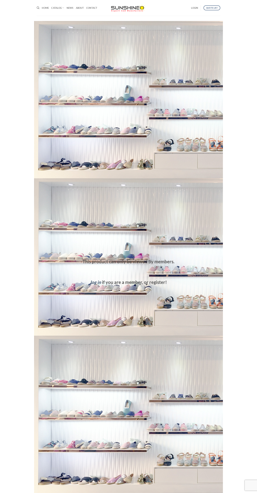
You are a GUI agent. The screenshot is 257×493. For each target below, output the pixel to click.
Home (45, 7)
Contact (91, 7)
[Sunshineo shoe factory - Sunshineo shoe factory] (128, 8)
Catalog (56, 7)
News (70, 7)
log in (95, 282)
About (80, 7)
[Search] (38, 8)
